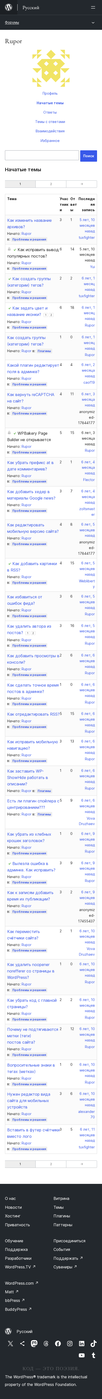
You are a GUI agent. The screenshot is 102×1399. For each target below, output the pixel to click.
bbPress (15, 1300)
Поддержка (16, 1249)
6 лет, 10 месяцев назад (87, 936)
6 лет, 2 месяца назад (88, 370)
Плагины (44, 351)
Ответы (50, 112)
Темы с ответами (50, 122)
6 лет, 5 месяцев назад (87, 530)
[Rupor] (51, 69)
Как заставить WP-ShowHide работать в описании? (27, 777)
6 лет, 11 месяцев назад (87, 1135)
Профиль (50, 93)
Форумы (12, 22)
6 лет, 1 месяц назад (88, 284)
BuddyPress (18, 1309)
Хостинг (13, 1215)
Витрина (61, 1198)
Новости (13, 1207)
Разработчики (18, 1258)
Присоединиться (69, 1240)
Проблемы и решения (29, 239)
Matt (12, 1291)
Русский (24, 1331)
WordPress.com (22, 1283)
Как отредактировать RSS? (33, 714)
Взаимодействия (50, 131)
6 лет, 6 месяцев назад (87, 661)
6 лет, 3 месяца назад (88, 399)
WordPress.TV (20, 1266)
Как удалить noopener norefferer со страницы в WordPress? (30, 971)
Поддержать (68, 1258)
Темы (58, 1207)
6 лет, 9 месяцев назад (87, 839)
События (61, 1249)
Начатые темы (50, 103)
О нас (10, 1198)
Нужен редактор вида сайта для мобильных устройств (28, 1100)
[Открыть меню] (94, 7)
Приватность (17, 1224)
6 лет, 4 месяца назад (88, 467)
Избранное (50, 140)
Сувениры (65, 1266)
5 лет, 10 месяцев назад (87, 225)
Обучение (14, 1240)
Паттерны (62, 1224)
